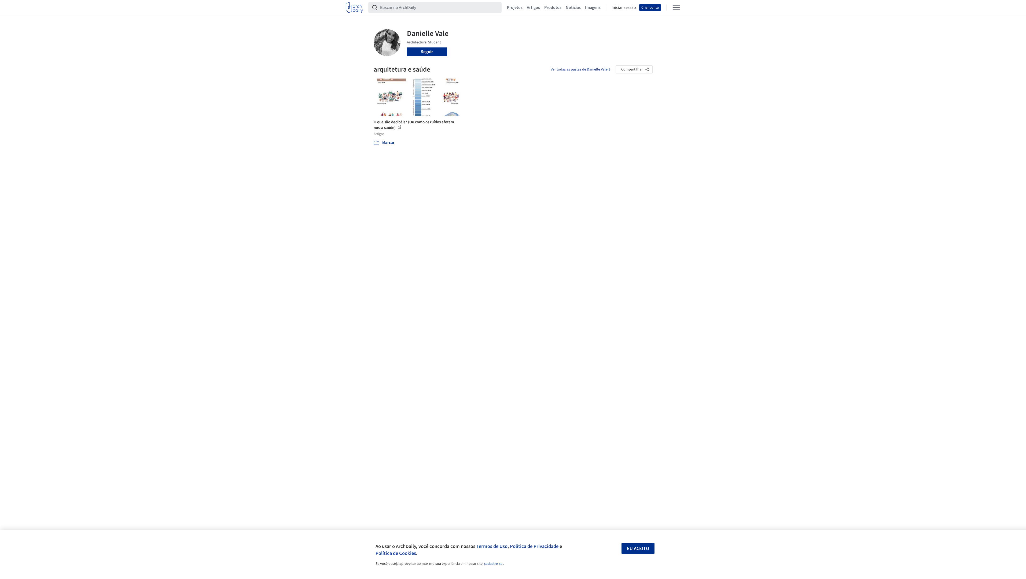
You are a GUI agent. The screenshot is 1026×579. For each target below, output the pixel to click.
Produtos (552, 7)
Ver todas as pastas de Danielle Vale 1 (580, 69)
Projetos (515, 7)
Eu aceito (638, 548)
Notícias (573, 7)
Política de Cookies (396, 553)
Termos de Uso (492, 546)
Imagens (593, 7)
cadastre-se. (493, 563)
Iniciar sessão (624, 7)
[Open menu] (676, 7)
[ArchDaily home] (354, 7)
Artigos (533, 7)
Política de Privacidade (534, 546)
